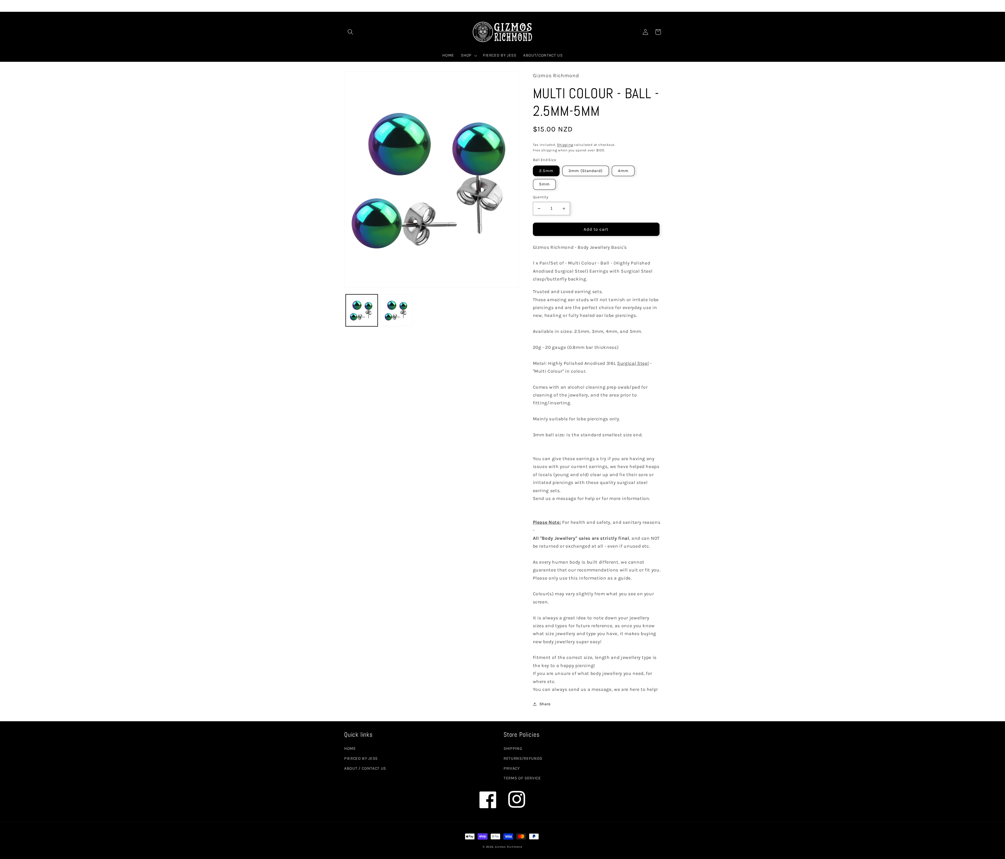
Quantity (541, 197)
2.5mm (546, 170)
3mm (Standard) (585, 170)
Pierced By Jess (361, 758)
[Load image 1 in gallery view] (362, 310)
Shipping (565, 145)
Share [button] (545, 704)
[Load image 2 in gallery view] (396, 310)
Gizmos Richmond (508, 847)
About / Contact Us (365, 768)
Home (350, 748)
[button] (350, 32)
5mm (544, 184)
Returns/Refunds (523, 758)
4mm (623, 170)
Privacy (512, 768)
